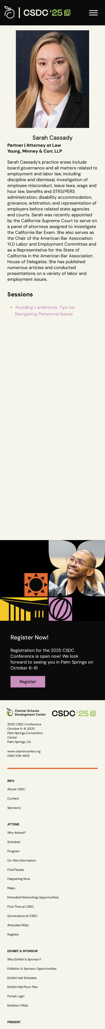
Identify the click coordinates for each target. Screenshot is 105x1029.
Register (13, 934)
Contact (13, 798)
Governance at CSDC (22, 916)
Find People (15, 870)
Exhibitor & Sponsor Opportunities (31, 969)
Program (13, 851)
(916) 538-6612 (18, 756)
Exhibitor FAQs (17, 1005)
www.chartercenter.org (24, 751)
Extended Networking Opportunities (33, 897)
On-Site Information (21, 860)
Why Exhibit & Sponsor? (24, 959)
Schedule (13, 842)
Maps (11, 888)
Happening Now (18, 879)
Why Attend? (16, 833)
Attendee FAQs (18, 925)
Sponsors (14, 808)
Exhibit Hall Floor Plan (22, 987)
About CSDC (16, 789)
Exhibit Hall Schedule (22, 978)
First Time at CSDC (20, 906)
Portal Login (15, 996)
